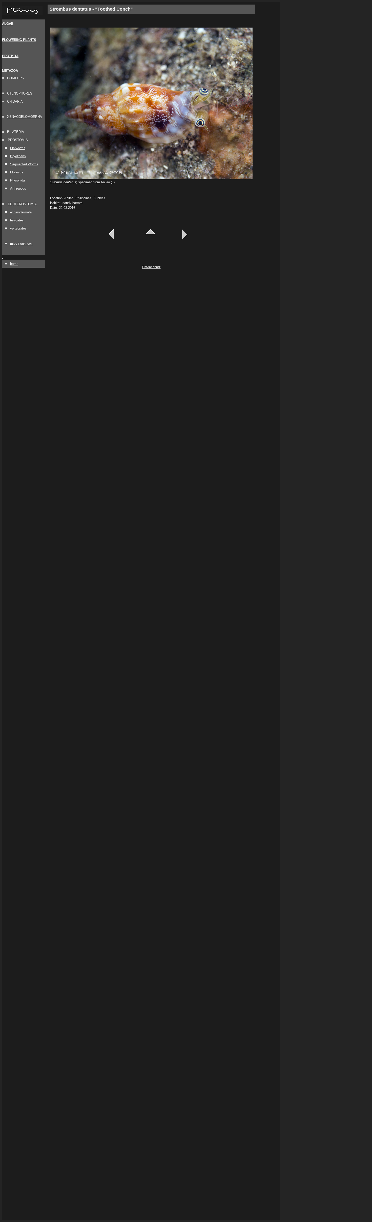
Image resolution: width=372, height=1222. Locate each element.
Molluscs (16, 172)
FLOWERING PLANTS (19, 40)
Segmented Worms (24, 164)
